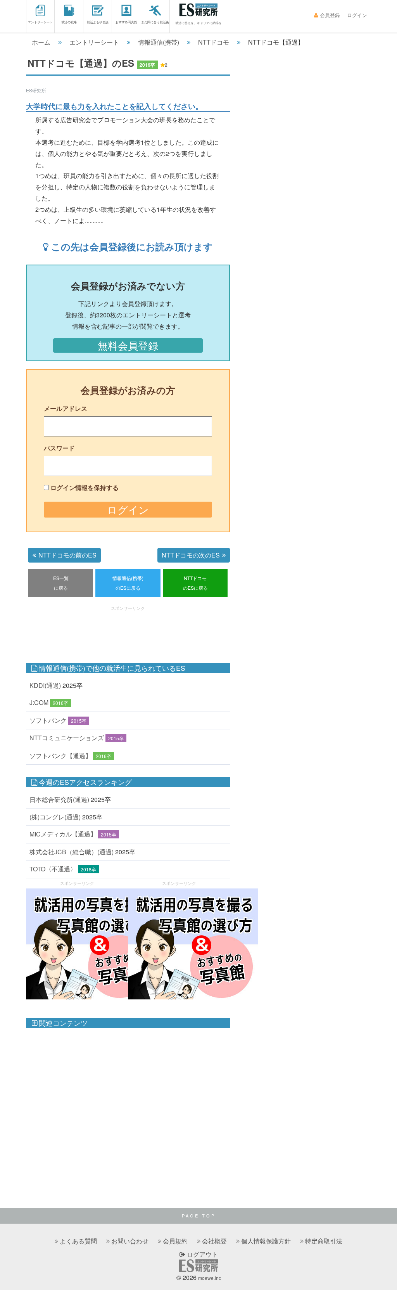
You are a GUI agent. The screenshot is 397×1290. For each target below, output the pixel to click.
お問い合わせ (129, 1240)
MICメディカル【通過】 (63, 833)
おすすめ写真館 (126, 22)
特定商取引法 (323, 1240)
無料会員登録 (128, 345)
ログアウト (201, 1254)
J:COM (38, 702)
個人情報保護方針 (266, 1240)
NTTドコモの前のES (67, 555)
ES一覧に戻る (61, 583)
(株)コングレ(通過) (55, 816)
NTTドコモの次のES (191, 555)
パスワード (59, 447)
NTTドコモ (213, 42)
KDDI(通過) (45, 685)
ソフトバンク (48, 720)
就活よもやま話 (98, 22)
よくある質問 (78, 1240)
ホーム (41, 42)
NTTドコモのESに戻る (195, 583)
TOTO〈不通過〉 (52, 868)
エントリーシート (40, 22)
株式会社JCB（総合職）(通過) (71, 851)
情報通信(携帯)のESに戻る (127, 583)
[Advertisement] (167, 630)
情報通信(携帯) (158, 42)
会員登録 (330, 15)
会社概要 (214, 1240)
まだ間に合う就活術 (155, 22)
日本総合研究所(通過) (59, 799)
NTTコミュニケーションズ (66, 737)
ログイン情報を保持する (84, 487)
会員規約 (175, 1240)
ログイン (357, 15)
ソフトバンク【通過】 (60, 755)
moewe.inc (209, 1277)
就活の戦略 (69, 22)
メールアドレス (65, 408)
